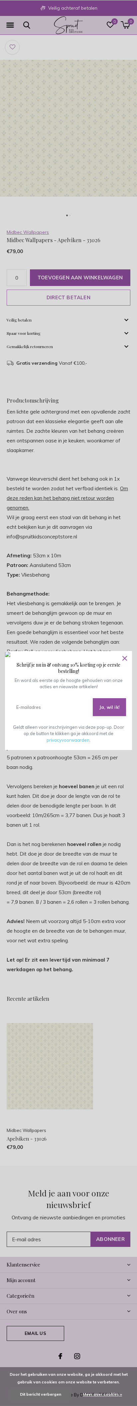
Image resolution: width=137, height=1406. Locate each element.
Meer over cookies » (102, 1394)
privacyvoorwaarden (68, 740)
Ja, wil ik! (109, 707)
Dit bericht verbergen (40, 1394)
